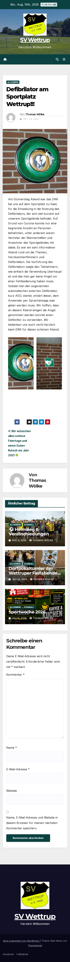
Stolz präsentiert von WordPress (21, 940)
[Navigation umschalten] (64, 59)
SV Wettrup (35, 40)
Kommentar (15, 674)
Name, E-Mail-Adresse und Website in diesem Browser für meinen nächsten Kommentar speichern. (32, 823)
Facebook (8, 954)
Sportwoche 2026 (27, 612)
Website (11, 790)
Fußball (29, 525)
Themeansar (35, 945)
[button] (57, 59)
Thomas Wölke (35, 114)
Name (11, 747)
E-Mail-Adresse (18, 769)
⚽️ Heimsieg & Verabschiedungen (29, 531)
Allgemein (12, 82)
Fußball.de (22, 954)
